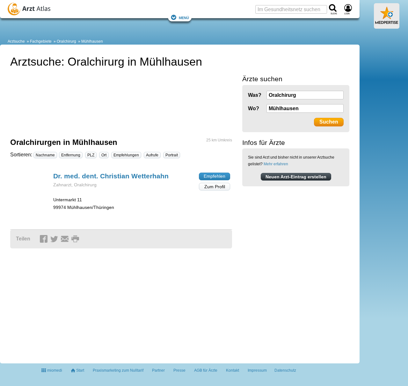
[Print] (76, 239)
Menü (184, 17)
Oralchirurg (66, 41)
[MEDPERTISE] (386, 26)
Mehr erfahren (276, 164)
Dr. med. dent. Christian (111, 176)
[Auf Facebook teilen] (44, 239)
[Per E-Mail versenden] (65, 239)
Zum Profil (214, 186)
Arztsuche (16, 41)
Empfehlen (214, 176)
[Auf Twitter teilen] (55, 239)
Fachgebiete (41, 41)
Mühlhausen (92, 41)
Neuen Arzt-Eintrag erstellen (296, 176)
